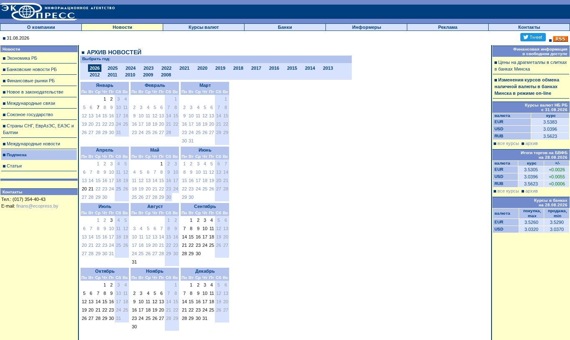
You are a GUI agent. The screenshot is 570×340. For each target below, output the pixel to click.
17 (141, 124)
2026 (95, 68)
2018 (238, 68)
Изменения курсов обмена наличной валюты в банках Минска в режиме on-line (526, 86)
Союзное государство (30, 114)
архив (531, 143)
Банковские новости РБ (32, 69)
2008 (166, 74)
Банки (285, 27)
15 (104, 115)
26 (84, 132)
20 (90, 124)
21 (98, 124)
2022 (166, 68)
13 (90, 115)
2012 (95, 74)
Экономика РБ (22, 58)
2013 (328, 68)
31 (191, 140)
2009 (148, 74)
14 (98, 115)
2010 (130, 74)
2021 (184, 68)
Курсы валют (204, 27)
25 (148, 132)
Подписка (17, 154)
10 (141, 115)
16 (111, 115)
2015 (292, 68)
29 (104, 132)
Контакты (529, 27)
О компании (41, 27)
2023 (149, 68)
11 (148, 115)
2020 (202, 68)
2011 (112, 74)
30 (111, 132)
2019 (220, 68)
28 (98, 132)
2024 (131, 68)
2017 (256, 68)
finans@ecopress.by (37, 205)
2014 (310, 68)
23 (111, 124)
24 (141, 132)
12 (84, 115)
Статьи (14, 165)
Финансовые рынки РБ (31, 80)
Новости (122, 27)
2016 (274, 68)
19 (84, 124)
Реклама (447, 27)
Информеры (366, 27)
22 (104, 124)
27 (90, 132)
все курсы (508, 143)
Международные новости (33, 143)
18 (148, 124)
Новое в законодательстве (35, 91)
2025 (113, 68)
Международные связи (31, 103)
